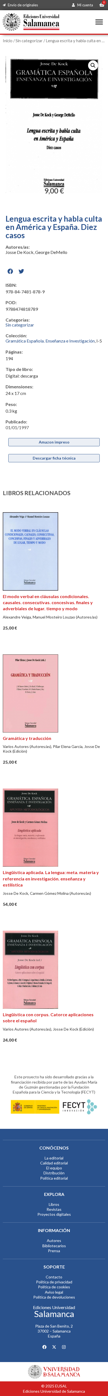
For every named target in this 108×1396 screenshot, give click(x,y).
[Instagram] (64, 1347)
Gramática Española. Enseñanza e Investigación (50, 340)
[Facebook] (44, 1347)
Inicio (7, 40)
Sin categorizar (29, 40)
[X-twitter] (54, 1347)
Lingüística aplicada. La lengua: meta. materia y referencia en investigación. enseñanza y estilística (51, 878)
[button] (99, 22)
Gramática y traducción (27, 738)
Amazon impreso (54, 442)
